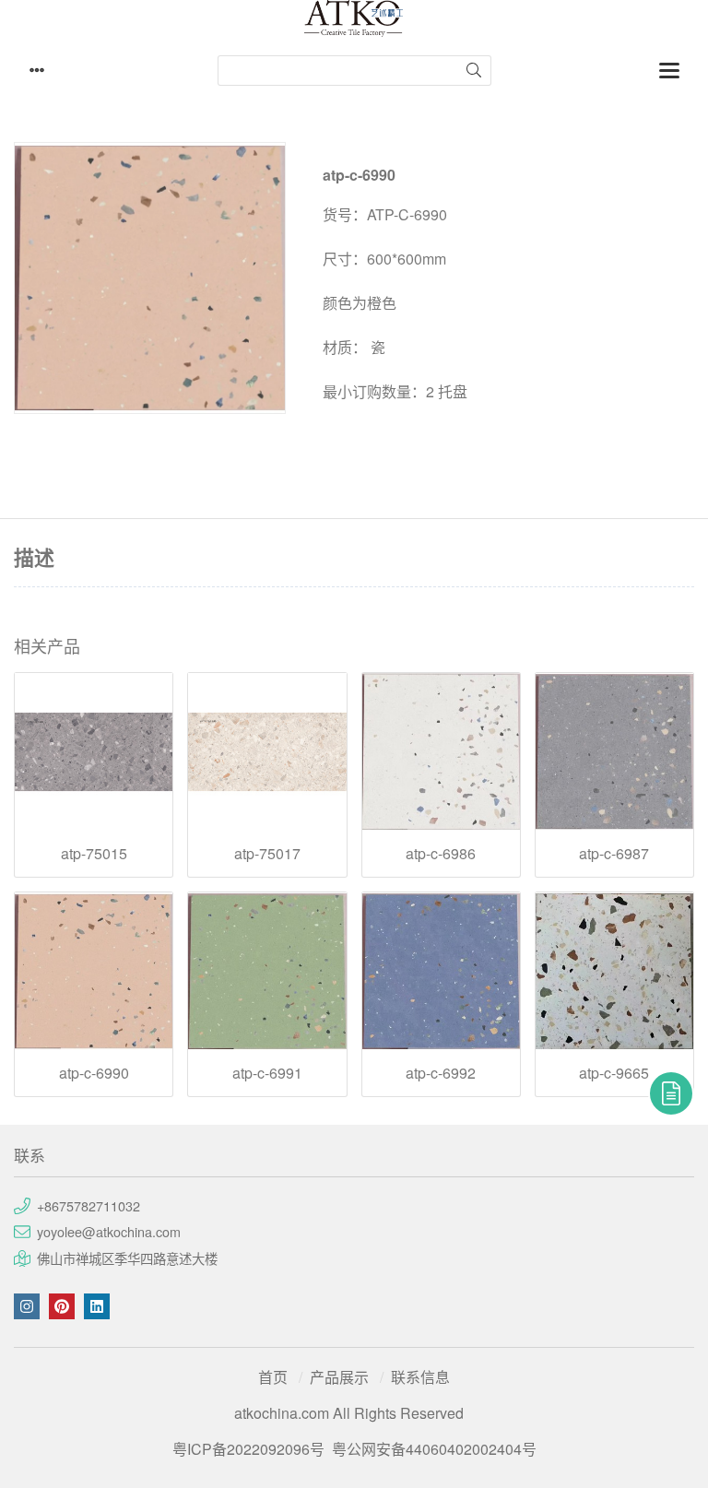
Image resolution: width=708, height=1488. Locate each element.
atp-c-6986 (441, 853)
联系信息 (420, 1377)
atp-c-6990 (94, 1073)
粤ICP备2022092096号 (248, 1448)
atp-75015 (94, 853)
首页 (273, 1377)
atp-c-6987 (614, 853)
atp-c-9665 (614, 1073)
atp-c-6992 (441, 1073)
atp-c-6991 (267, 1073)
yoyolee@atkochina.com (109, 1231)
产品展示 (339, 1377)
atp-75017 (267, 853)
